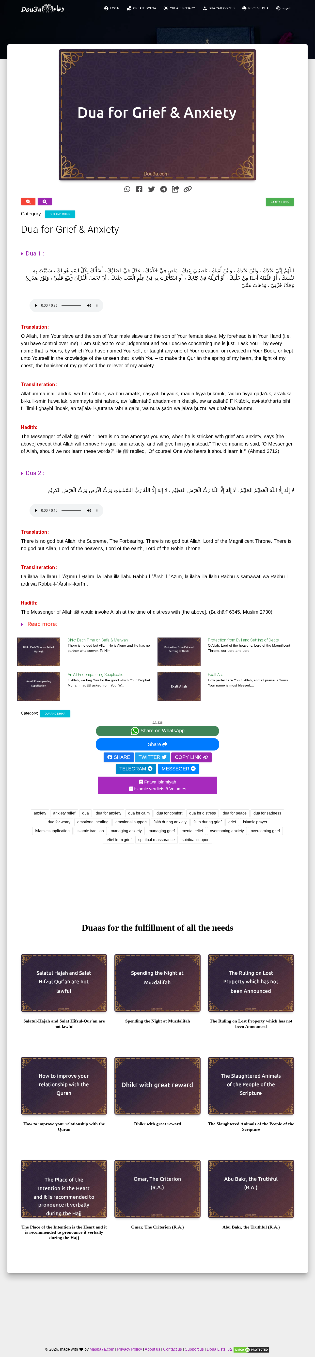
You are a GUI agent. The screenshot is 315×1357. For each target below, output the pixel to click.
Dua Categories (218, 8)
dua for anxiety (108, 813)
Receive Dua (255, 8)
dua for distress (202, 813)
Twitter (150, 757)
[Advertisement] (157, 878)
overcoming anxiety (227, 831)
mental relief (192, 831)
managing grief (162, 831)
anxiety (40, 813)
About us (152, 1349)
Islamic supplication (52, 831)
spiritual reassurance (156, 840)
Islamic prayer (255, 822)
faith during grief (207, 822)
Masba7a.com (102, 1349)
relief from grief (118, 840)
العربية (283, 8)
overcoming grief (265, 831)
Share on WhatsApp (162, 731)
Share (155, 744)
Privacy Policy (129, 1349)
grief (232, 822)
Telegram (133, 768)
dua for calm (139, 813)
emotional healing (93, 822)
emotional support (131, 822)
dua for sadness (267, 813)
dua (85, 813)
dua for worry (59, 822)
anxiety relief (64, 813)
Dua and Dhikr (60, 214)
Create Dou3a (141, 8)
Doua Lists (216, 1349)
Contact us (172, 1349)
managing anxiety (126, 831)
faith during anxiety (170, 822)
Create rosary (179, 8)
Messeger (176, 768)
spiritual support (195, 840)
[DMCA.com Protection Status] (251, 1349)
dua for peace (235, 813)
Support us (194, 1349)
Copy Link (280, 202)
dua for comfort (169, 813)
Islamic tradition (90, 831)
